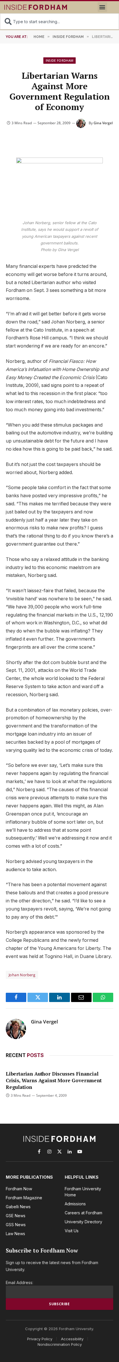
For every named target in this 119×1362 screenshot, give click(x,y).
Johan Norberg (22, 974)
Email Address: (19, 1282)
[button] (102, 7)
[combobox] (59, 21)
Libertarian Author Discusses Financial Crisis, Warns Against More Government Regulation (54, 1080)
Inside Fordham (60, 60)
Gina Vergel (103, 122)
